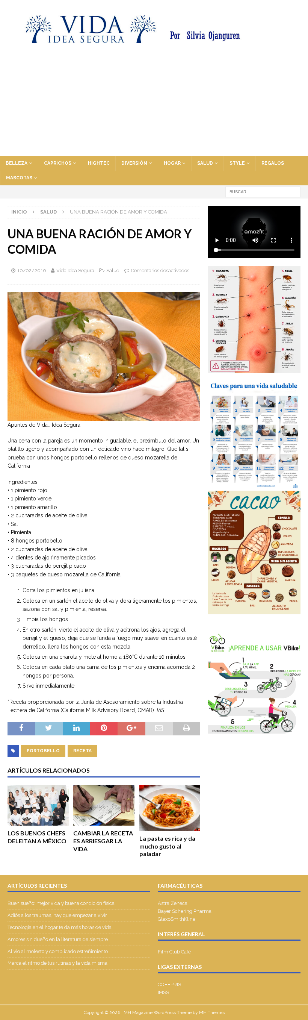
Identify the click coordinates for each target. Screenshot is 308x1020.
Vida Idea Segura (75, 270)
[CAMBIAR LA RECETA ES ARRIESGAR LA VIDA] (103, 805)
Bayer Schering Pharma (184, 911)
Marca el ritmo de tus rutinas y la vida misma (57, 963)
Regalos (272, 163)
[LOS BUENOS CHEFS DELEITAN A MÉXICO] (38, 805)
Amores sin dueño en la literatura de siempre (58, 939)
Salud (205, 163)
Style (237, 163)
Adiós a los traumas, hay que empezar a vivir (58, 915)
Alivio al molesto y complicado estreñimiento (58, 951)
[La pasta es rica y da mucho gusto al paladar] (170, 808)
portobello (43, 750)
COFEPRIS (169, 984)
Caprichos (57, 163)
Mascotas (19, 177)
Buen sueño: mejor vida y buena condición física (62, 903)
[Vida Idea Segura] (154, 39)
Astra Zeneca (172, 903)
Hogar (172, 163)
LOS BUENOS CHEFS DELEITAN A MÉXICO (37, 836)
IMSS (163, 992)
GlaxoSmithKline (176, 919)
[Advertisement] (154, 99)
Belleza (16, 163)
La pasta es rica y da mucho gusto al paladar (167, 846)
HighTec (99, 163)
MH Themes (212, 1012)
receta (82, 750)
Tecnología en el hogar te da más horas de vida (60, 927)
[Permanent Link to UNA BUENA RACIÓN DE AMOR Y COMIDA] (104, 416)
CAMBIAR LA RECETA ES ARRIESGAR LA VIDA (103, 840)
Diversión (134, 163)
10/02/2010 (31, 270)
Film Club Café (174, 952)
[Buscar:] (262, 191)
